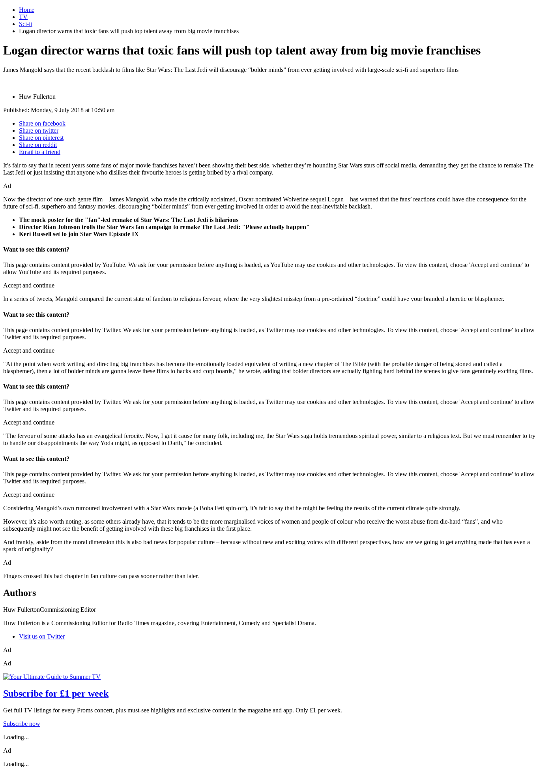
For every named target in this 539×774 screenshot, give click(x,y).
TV (23, 16)
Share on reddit (38, 144)
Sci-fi (25, 24)
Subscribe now (21, 723)
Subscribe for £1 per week (56, 693)
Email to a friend (39, 151)
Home (26, 9)
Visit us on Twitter (42, 636)
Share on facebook (42, 123)
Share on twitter (38, 130)
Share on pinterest (41, 137)
